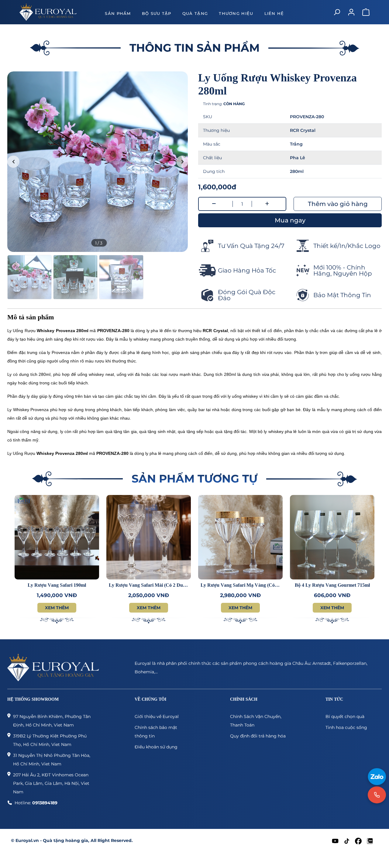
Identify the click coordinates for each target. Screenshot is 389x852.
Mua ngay (290, 220)
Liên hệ (274, 13)
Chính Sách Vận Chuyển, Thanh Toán (255, 721)
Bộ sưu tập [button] (156, 13)
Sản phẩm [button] (118, 13)
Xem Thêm (57, 607)
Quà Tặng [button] (195, 13)
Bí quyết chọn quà (344, 716)
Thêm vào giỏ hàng (338, 204)
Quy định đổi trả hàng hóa (258, 736)
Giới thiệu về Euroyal (157, 716)
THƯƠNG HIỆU (236, 13)
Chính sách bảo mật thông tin (156, 732)
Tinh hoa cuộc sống (346, 727)
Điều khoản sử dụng (156, 747)
